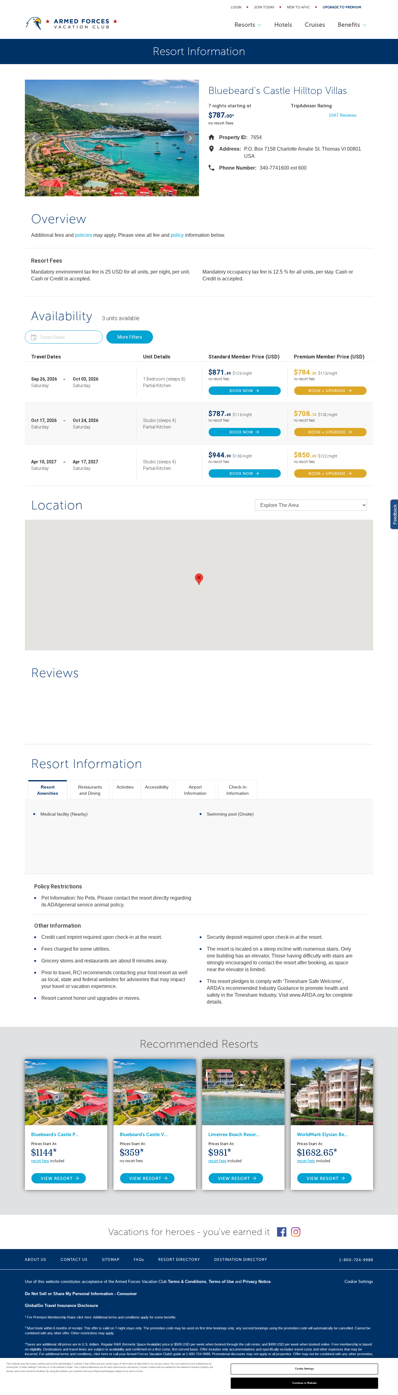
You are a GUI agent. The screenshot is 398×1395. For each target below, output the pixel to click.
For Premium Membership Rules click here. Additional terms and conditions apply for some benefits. (101, 1317)
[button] (34, 138)
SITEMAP (110, 1259)
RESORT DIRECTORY (179, 1259)
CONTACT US (74, 1259)
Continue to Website (304, 1383)
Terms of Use (221, 1281)
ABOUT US (35, 1259)
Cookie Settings (304, 1369)
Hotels (283, 24)
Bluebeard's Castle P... (55, 1134)
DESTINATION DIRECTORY (240, 1259)
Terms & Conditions (187, 1281)
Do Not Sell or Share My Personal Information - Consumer (81, 1293)
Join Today (264, 7)
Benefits (349, 24)
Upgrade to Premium (342, 7)
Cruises (315, 24)
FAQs (139, 1259)
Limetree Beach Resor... (233, 1134)
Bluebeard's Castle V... (144, 1134)
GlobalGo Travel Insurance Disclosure (61, 1305)
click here (101, 1354)
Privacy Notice (257, 1281)
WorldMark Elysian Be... (322, 1134)
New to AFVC (298, 7)
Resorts (244, 24)
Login (236, 7)
